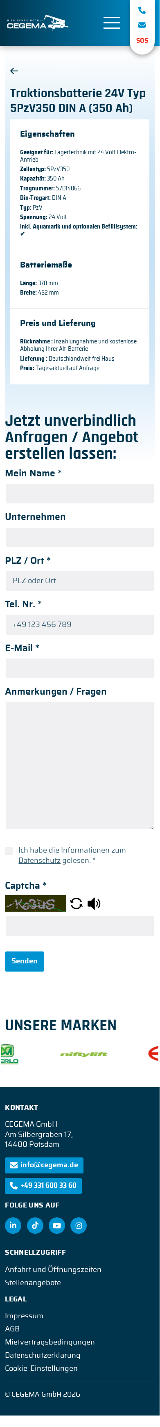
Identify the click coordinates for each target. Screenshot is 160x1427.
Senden (24, 961)
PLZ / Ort (28, 561)
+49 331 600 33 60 (48, 1185)
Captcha (26, 886)
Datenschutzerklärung (43, 1355)
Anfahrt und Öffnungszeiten (53, 1270)
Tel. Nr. (23, 604)
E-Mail (22, 648)
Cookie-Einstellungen (41, 1368)
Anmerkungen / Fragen (56, 692)
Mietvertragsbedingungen (50, 1342)
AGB (12, 1329)
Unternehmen (35, 517)
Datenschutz (39, 860)
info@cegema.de (49, 1165)
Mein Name (33, 473)
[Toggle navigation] (112, 23)
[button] (76, 903)
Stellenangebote (33, 1283)
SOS (142, 41)
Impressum (24, 1316)
